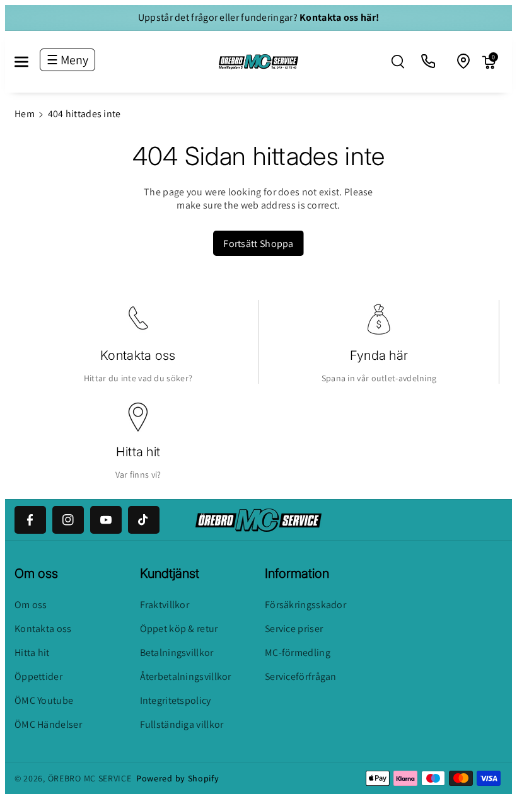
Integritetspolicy (175, 700)
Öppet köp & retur (179, 628)
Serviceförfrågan (301, 676)
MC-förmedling (297, 652)
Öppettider (38, 676)
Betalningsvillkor (177, 652)
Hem (25, 113)
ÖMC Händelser (48, 724)
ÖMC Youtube (44, 700)
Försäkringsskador (305, 604)
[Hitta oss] (464, 62)
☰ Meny (67, 60)
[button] (28, 62)
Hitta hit (138, 451)
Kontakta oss (138, 355)
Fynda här (379, 355)
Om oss (31, 604)
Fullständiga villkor (182, 724)
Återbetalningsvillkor (185, 676)
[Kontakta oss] (429, 62)
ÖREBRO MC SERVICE (90, 778)
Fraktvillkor (165, 604)
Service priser (294, 628)
